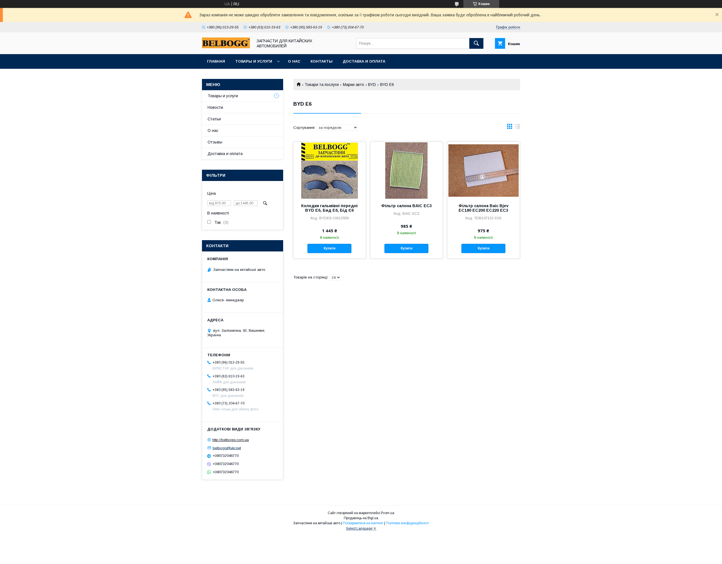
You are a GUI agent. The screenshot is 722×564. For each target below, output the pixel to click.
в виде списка (517, 128)
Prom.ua (387, 513)
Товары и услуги (253, 61)
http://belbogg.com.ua (230, 440)
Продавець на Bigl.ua (361, 518)
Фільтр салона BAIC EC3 (406, 206)
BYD (372, 84)
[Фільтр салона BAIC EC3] (407, 170)
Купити (329, 248)
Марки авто (353, 84)
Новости (215, 107)
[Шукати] (476, 43)
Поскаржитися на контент (363, 523)
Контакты (322, 61)
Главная (216, 61)
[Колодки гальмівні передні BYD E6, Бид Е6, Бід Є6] (330, 170)
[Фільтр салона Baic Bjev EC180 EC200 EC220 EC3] (484, 170)
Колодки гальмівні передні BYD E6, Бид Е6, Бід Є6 (329, 208)
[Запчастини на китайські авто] (226, 47)
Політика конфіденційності (407, 523)
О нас (294, 61)
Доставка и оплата (364, 61)
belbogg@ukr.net (227, 448)
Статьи (214, 119)
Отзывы (215, 142)
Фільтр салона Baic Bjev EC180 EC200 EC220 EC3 (484, 208)
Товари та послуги (322, 84)
